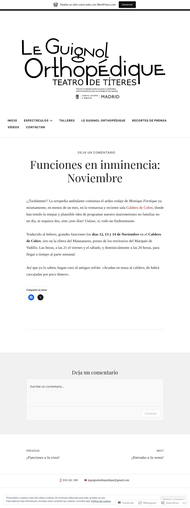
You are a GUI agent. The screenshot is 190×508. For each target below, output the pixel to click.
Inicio (12, 120)
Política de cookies (101, 501)
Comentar (151, 413)
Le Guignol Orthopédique (103, 120)
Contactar (35, 127)
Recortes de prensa (149, 120)
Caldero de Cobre (139, 207)
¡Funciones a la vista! (43, 454)
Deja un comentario (96, 152)
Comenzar (127, 4)
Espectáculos (36, 120)
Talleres (67, 120)
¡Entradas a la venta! (147, 454)
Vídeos (13, 127)
